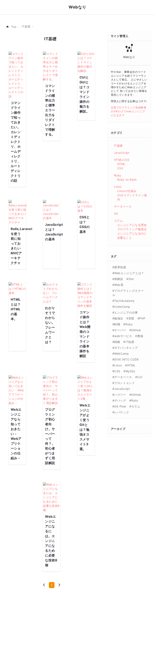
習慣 (131, 318)
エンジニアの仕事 (126, 312)
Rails (134, 400)
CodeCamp (122, 306)
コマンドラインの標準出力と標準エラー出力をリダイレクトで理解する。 (50, 110)
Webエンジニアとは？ (129, 273)
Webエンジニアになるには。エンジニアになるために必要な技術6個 (51, 540)
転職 (117, 324)
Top (14, 26)
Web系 (118, 284)
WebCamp (121, 353)
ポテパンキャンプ (126, 347)
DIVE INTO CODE (126, 359)
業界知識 (120, 267)
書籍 (140, 336)
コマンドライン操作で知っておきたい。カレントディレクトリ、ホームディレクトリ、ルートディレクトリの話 (16, 141)
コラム (118, 220)
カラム (135, 406)
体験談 (118, 279)
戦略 (117, 342)
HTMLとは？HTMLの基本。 (16, 309)
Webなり (77, 7)
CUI (139, 377)
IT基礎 (26, 26)
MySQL (131, 371)
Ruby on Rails (127, 179)
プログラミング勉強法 (132, 229)
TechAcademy (124, 300)
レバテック (121, 412)
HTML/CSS (122, 159)
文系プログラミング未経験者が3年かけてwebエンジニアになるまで (129, 111)
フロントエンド (124, 383)
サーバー (120, 330)
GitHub (136, 330)
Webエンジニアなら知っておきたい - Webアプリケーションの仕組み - (16, 433)
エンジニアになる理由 (132, 225)
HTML (121, 164)
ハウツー (120, 394)
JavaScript (122, 152)
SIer (131, 279)
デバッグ (120, 400)
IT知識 (129, 342)
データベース (123, 206)
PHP (142, 318)
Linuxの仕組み (127, 191)
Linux (118, 186)
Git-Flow (120, 406)
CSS (120, 168)
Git (116, 213)
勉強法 (118, 318)
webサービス (123, 336)
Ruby (117, 175)
